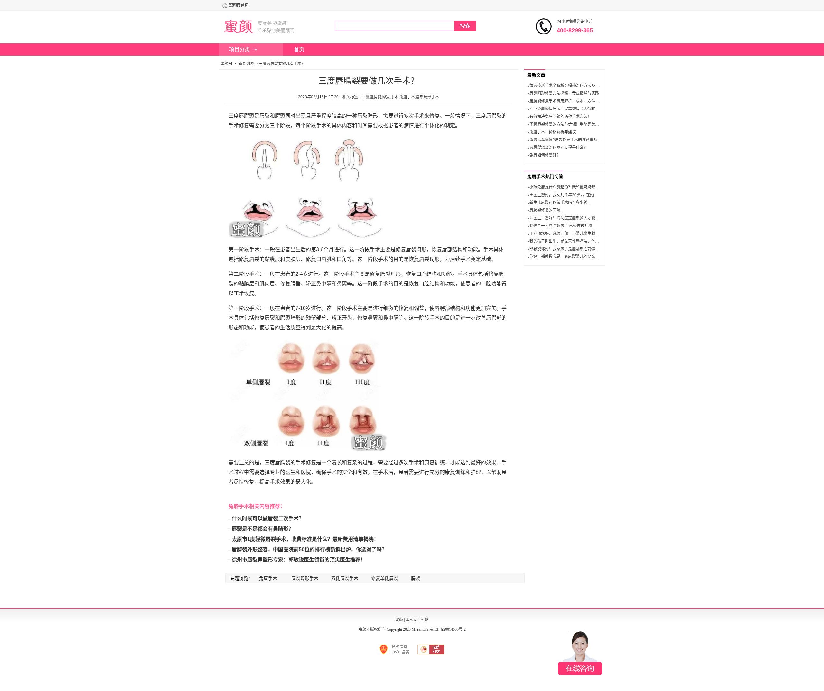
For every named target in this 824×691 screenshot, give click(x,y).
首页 (299, 49)
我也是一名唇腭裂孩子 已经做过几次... (562, 226)
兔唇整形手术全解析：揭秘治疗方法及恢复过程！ (571, 85)
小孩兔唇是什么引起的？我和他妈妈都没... (565, 187)
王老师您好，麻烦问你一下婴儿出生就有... (565, 233)
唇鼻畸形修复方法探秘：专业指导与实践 (564, 93)
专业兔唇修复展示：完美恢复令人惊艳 (562, 109)
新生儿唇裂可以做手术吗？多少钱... (559, 202)
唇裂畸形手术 (304, 578)
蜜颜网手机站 (417, 620)
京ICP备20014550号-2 (447, 629)
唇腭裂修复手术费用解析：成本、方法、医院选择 (571, 101)
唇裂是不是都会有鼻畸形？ (263, 529)
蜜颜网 (226, 64)
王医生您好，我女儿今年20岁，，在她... (563, 195)
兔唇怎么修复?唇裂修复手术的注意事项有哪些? (570, 140)
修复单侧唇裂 (384, 578)
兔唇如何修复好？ (544, 155)
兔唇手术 (268, 578)
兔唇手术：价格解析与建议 (552, 132)
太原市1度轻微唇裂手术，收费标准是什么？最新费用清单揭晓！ (305, 539)
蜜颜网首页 (238, 5)
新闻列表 (246, 64)
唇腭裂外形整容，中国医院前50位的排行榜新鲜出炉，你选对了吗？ (309, 549)
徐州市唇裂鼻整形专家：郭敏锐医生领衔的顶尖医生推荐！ (299, 559)
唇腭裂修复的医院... (546, 210)
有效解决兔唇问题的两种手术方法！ (560, 116)
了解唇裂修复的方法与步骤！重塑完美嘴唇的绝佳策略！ (577, 124)
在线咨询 (580, 653)
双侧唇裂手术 (344, 578)
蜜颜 (399, 620)
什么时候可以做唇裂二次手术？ (268, 518)
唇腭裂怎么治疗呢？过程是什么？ (558, 147)
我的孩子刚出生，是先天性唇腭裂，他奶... (565, 241)
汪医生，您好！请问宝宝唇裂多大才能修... (565, 218)
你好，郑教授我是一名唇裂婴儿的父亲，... (565, 256)
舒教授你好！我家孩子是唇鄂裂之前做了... (565, 249)
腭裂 (415, 578)
